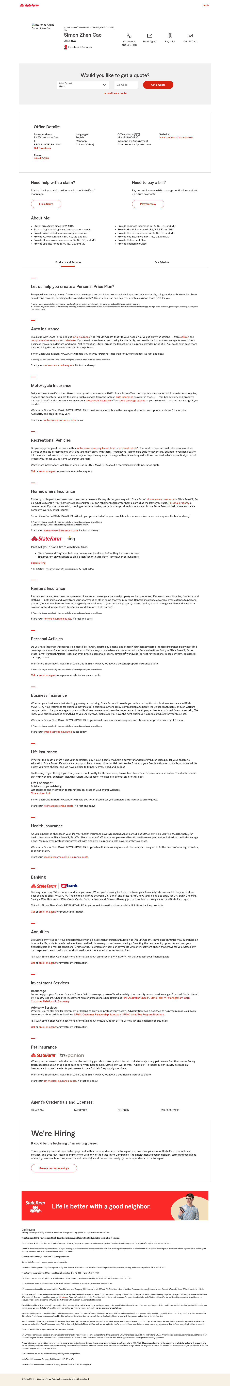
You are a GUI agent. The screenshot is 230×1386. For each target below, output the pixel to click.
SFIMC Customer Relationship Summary (97, 1014)
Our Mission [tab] (162, 262)
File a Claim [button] (46, 204)
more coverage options (132, 400)
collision (184, 337)
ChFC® (67, 41)
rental (55, 340)
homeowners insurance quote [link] (60, 530)
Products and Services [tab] (68, 262)
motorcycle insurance (98, 400)
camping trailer (100, 448)
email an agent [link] (47, 471)
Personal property (179, 503)
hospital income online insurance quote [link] (65, 857)
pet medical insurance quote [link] (59, 1081)
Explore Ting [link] (38, 563)
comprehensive (40, 340)
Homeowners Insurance (160, 499)
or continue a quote (115, 93)
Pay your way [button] (148, 204)
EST (136, 134)
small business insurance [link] (57, 731)
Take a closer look (41, 793)
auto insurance (81, 337)
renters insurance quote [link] (57, 618)
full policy (62, 1297)
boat (112, 448)
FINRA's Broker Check (135, 998)
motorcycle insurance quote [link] (59, 420)
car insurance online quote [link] (58, 365)
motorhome (83, 448)
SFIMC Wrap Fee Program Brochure (143, 1014)
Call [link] (33, 471)
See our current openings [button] (54, 1168)
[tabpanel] (115, 143)
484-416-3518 (41, 158)
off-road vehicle (128, 448)
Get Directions (42, 148)
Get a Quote (158, 84)
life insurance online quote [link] (58, 806)
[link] (149, 43)
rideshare (70, 340)
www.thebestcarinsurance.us (176, 137)
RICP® (73, 41)
